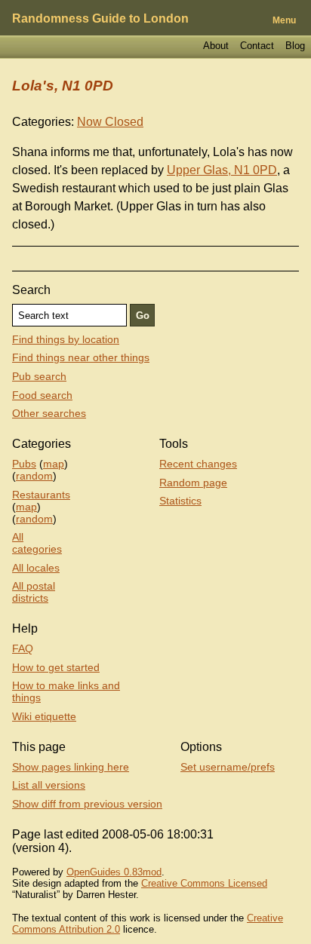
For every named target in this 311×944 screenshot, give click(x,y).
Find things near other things (80, 357)
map (53, 464)
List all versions (48, 785)
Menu (284, 20)
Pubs (24, 464)
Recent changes (198, 464)
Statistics (180, 501)
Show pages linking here (70, 767)
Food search (42, 395)
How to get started (56, 667)
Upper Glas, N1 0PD (222, 170)
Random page (193, 483)
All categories (37, 543)
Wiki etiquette (44, 716)
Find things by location (65, 339)
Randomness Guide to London (100, 18)
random (34, 476)
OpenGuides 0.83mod (114, 872)
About (216, 45)
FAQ (22, 648)
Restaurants (41, 495)
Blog (295, 45)
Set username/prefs (227, 767)
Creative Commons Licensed (204, 883)
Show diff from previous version (87, 804)
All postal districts (33, 592)
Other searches (49, 413)
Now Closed (110, 121)
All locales (36, 568)
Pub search (39, 376)
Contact (257, 45)
